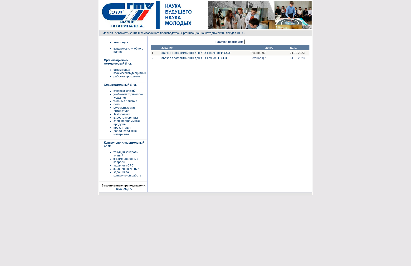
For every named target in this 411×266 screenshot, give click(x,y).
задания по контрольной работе (127, 174)
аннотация (120, 42)
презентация (122, 127)
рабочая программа (126, 76)
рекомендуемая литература (124, 109)
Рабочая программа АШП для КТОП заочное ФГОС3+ (196, 53)
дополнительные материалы (125, 132)
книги (117, 104)
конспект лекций (124, 91)
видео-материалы (125, 117)
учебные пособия (125, 101)
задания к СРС (123, 165)
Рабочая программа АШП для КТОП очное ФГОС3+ (194, 58)
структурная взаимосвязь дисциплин (129, 71)
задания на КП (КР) (126, 169)
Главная (107, 33)
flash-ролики (121, 114)
